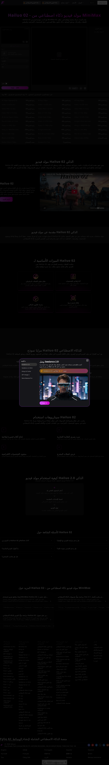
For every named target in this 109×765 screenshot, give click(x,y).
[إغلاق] (87, 360)
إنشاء (43, 403)
